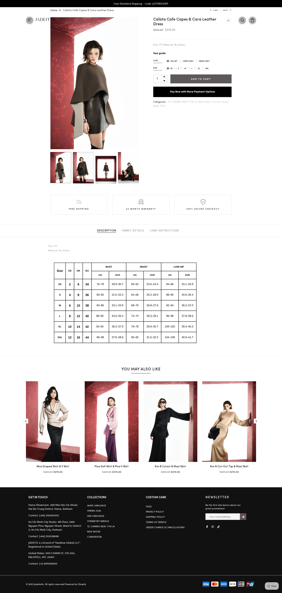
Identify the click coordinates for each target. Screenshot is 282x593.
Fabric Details (133, 230)
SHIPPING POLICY (155, 516)
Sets (162, 105)
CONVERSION (94, 536)
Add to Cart (201, 79)
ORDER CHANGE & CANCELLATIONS (165, 527)
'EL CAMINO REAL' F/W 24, (183, 101)
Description (106, 230)
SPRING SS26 (94, 510)
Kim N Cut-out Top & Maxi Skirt (229, 466)
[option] (94, 83)
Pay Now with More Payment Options (192, 91)
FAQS (149, 506)
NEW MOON (93, 531)
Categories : (160, 101)
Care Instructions (164, 230)
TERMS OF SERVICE (156, 522)
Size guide (159, 53)
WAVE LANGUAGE (96, 505)
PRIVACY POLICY (155, 511)
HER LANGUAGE (95, 515)
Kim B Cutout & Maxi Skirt (170, 466)
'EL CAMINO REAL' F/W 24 (101, 526)
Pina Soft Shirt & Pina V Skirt (112, 466)
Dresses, (217, 101)
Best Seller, (205, 101)
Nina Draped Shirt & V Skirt (53, 466)
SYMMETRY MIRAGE (98, 521)
